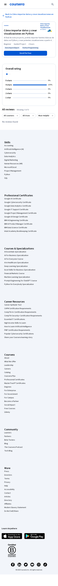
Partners (7, 436)
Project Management (12, 171)
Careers (7, 368)
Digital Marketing (11, 160)
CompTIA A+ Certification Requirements (20, 312)
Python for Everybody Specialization (19, 284)
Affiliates (7, 504)
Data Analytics (10, 156)
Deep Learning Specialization (16, 266)
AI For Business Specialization (16, 255)
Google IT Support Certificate (16, 209)
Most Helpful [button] (43, 115)
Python (7, 174)
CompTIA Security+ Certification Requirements (23, 315)
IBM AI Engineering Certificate (16, 220)
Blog (6, 443)
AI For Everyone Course (13, 259)
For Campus (9, 397)
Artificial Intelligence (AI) (14, 149)
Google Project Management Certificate (20, 213)
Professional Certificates (14, 379)
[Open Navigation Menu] (5, 4)
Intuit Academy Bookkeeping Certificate (20, 231)
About (6, 358)
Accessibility (9, 489)
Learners (7, 432)
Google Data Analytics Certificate (17, 206)
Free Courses (9, 408)
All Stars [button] (26, 115)
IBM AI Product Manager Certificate (18, 224)
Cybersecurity (10, 153)
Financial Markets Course (14, 273)
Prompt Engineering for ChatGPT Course (20, 280)
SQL (6, 178)
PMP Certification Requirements (17, 330)
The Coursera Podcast (13, 447)
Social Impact (9, 405)
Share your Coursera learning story (18, 337)
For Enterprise (10, 390)
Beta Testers (9, 440)
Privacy (7, 482)
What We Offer (10, 361)
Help (6, 485)
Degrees (7, 387)
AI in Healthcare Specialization (16, 262)
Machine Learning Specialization (17, 277)
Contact (7, 493)
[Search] (52, 4)
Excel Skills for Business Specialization (19, 270)
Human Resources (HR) (13, 163)
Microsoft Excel (10, 167)
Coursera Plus (10, 376)
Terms (7, 478)
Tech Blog (8, 450)
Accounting (8, 145)
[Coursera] (17, 4)
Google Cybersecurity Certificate (17, 202)
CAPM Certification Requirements (17, 308)
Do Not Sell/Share (11, 511)
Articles (7, 496)
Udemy (7, 412)
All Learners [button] (9, 115)
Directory (8, 500)
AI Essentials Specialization (15, 251)
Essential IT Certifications (14, 319)
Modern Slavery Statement (15, 507)
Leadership (8, 365)
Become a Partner (11, 401)
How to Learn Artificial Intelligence (18, 326)
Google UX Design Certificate (16, 216)
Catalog (7, 372)
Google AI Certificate (12, 198)
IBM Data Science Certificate (15, 227)
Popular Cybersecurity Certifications (19, 333)
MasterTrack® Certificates (14, 383)
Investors (8, 475)
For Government (11, 394)
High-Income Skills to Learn (15, 323)
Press (6, 471)
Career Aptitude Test (12, 305)
